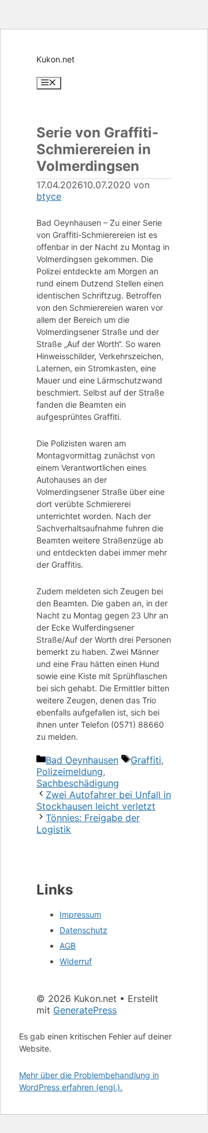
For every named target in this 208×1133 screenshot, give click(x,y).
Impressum (80, 914)
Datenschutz (83, 930)
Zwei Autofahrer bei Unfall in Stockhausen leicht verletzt (103, 800)
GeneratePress (85, 1010)
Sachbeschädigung (77, 783)
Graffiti (146, 760)
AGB (68, 946)
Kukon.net (55, 59)
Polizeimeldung (69, 771)
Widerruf (76, 961)
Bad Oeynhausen (82, 760)
